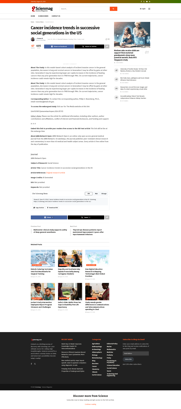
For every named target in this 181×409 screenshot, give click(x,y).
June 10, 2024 (52, 39)
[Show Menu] (149, 9)
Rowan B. (40, 38)
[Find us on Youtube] (147, 1)
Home (32, 22)
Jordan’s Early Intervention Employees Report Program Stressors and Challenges (41, 365)
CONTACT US (56, 16)
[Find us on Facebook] (141, 1)
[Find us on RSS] (149, 1)
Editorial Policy (112, 404)
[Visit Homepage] (42, 9)
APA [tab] (89, 254)
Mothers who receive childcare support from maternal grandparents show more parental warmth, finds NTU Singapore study (126, 55)
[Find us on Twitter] (144, 1)
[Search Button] (113, 9)
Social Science (49, 22)
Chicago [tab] (104, 254)
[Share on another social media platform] (107, 47)
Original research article (55, 233)
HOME (33, 16)
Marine (109, 407)
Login (143, 9)
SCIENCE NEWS (43, 16)
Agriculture (96, 404)
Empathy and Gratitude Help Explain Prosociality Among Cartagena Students (69, 332)
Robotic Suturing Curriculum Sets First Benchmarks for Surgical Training (42, 332)
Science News (40, 22)
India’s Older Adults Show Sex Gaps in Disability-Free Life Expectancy (69, 365)
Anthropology (97, 407)
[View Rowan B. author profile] (33, 39)
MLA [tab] (96, 254)
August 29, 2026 (36, 337)
